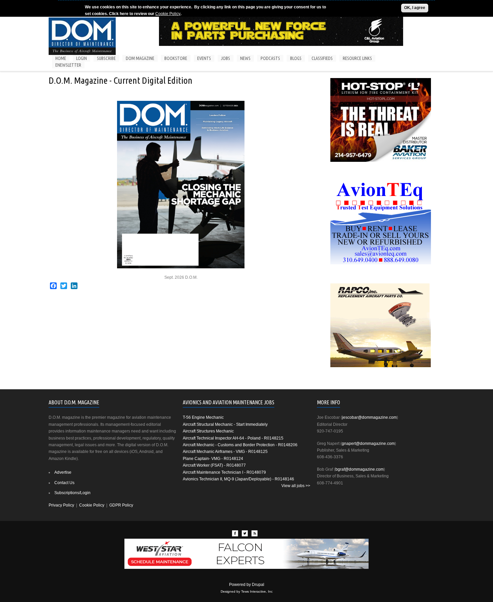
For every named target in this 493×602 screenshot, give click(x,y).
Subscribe (106, 58)
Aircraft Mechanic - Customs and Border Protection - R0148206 (240, 445)
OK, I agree (414, 7)
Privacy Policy (61, 505)
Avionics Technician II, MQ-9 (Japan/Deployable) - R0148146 (238, 479)
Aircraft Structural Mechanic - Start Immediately (225, 424)
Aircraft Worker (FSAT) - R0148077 (214, 465)
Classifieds (322, 58)
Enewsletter (68, 65)
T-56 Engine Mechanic (203, 417)
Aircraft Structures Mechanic (208, 431)
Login (81, 58)
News (245, 58)
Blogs (296, 58)
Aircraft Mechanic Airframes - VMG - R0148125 (225, 451)
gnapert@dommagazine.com (368, 443)
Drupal (258, 584)
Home (60, 58)
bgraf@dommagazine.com (359, 469)
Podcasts (270, 58)
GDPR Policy (121, 505)
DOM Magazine (140, 58)
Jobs (225, 58)
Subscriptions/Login (72, 492)
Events (204, 58)
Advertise (62, 472)
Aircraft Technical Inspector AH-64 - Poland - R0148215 (233, 438)
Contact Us (64, 482)
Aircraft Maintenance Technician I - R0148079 (224, 472)
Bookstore (175, 58)
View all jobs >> (295, 485)
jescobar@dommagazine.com (369, 417)
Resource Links (357, 58)
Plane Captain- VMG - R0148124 (213, 458)
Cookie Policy (167, 13)
